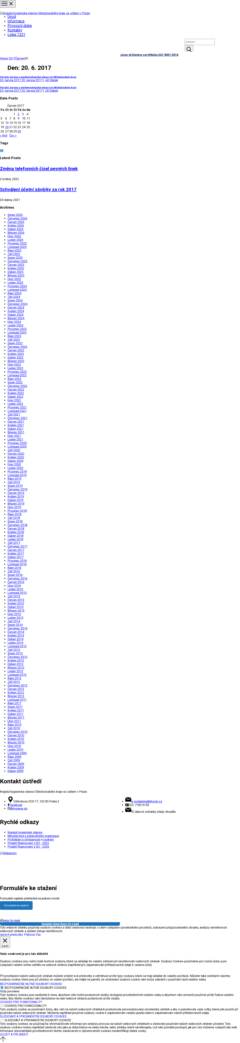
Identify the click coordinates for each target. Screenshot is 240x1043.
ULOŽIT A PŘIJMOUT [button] (14, 1034)
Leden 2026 (15, 240)
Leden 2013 (15, 671)
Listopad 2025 (17, 247)
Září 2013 (14, 650)
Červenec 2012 (17, 685)
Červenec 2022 (17, 386)
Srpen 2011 (15, 707)
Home (4, 58)
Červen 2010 (16, 735)
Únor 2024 (14, 322)
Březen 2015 (16, 610)
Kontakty (15, 30)
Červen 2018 (16, 528)
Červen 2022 (16, 389)
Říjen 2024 (14, 293)
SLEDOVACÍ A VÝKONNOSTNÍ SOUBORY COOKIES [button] (33, 1016)
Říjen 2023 (14, 336)
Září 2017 (14, 543)
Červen (20, 58)
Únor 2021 (14, 436)
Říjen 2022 (14, 379)
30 (19, 131)
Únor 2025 (14, 279)
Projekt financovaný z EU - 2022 (28, 843)
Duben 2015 (15, 607)
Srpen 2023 (15, 343)
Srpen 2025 (15, 257)
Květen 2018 (16, 532)
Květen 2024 (16, 311)
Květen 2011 (16, 710)
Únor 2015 (14, 614)
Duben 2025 (15, 272)
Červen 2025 (16, 265)
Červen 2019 (16, 493)
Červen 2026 (16, 222)
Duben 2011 (15, 714)
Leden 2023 (15, 368)
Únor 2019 (14, 507)
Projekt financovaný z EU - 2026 (28, 846)
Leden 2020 (15, 468)
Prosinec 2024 (17, 286)
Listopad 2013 (17, 646)
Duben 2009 (15, 771)
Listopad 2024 (17, 290)
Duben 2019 (15, 500)
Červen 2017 (16, 550)
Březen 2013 (16, 667)
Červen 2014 (16, 632)
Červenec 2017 (17, 546)
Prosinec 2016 (17, 560)
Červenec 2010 (17, 732)
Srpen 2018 (15, 521)
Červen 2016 (16, 582)
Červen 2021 (16, 421)
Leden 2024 (15, 325)
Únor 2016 (14, 585)
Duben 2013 (15, 664)
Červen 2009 (16, 764)
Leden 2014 (15, 642)
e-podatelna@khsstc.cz (146, 801)
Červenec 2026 (17, 218)
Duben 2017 (15, 557)
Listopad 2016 (17, 564)
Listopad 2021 (17, 411)
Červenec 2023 (17, 347)
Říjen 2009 (14, 757)
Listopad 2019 (17, 475)
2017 (12, 58)
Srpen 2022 (15, 382)
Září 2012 (14, 682)
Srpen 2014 (15, 625)
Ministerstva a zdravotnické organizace (33, 836)
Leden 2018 (15, 539)
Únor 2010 (14, 746)
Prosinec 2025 (17, 243)
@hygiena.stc (19, 808)
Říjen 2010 (14, 724)
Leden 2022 (15, 404)
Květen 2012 (16, 692)
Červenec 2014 (17, 628)
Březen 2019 (16, 503)
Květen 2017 (16, 553)
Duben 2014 (15, 639)
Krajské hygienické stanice (25, 832)
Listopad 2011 (17, 700)
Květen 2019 (16, 496)
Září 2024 (14, 297)
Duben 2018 (15, 536)
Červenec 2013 (17, 657)
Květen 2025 (16, 268)
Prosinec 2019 (17, 471)
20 (7, 127)
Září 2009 (14, 760)
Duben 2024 (15, 315)
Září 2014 (14, 621)
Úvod (12, 16)
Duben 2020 (15, 461)
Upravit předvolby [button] (11, 934)
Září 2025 (14, 254)
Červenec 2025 (17, 261)
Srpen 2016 (15, 575)
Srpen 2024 (15, 300)
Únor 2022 (14, 400)
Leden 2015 (15, 618)
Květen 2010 (16, 739)
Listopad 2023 (17, 332)
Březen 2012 (16, 696)
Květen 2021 (16, 425)
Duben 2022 (15, 397)
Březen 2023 (16, 361)
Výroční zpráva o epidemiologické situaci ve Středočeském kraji (38, 77)
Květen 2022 (16, 393)
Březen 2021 (16, 432)
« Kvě (3, 135)
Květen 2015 (16, 603)
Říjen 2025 (14, 250)
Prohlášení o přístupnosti (24, 839)
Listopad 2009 (17, 753)
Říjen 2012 (14, 678)
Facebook (15, 805)
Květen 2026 (16, 225)
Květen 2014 (16, 635)
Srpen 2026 (15, 215)
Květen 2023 (16, 354)
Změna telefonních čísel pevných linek (39, 168)
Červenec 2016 (17, 578)
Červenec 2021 (17, 418)
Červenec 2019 (17, 489)
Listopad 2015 (17, 593)
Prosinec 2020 (17, 443)
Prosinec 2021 (17, 407)
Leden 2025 (15, 282)
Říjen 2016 (14, 568)
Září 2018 (14, 518)
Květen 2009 (16, 767)
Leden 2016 (15, 589)
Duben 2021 (15, 429)
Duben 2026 (15, 229)
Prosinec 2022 (17, 372)
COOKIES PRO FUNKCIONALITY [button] (21, 1002)
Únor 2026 (14, 236)
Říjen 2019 (14, 479)
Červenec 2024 (17, 304)
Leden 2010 (15, 749)
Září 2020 (14, 450)
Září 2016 (14, 571)
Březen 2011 (16, 717)
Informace (16, 21)
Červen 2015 (16, 600)
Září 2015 (14, 596)
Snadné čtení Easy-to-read (60, 924)
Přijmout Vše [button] (32, 934)
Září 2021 (14, 414)
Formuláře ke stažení (16, 905)
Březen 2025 (16, 275)
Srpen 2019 (15, 486)
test (1, 151)
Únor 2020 (14, 464)
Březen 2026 (16, 233)
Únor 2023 (14, 364)
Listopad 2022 (17, 375)
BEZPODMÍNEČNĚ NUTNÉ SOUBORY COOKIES (35, 988)
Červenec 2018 (17, 525)
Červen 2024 (16, 307)
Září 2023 (14, 339)
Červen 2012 (16, 689)
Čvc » (12, 135)
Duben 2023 (15, 357)
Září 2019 (14, 482)
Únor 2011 (14, 721)
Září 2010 (14, 728)
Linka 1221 (16, 34)
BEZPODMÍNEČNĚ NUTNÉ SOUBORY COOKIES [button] (31, 984)
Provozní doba (20, 25)
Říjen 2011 (14, 703)
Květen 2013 (16, 660)
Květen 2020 (16, 457)
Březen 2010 (16, 742)
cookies (48, 839)
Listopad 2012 (17, 675)
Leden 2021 (15, 439)
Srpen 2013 (15, 653)
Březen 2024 (16, 318)
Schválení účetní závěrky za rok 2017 (38, 189)
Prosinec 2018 (17, 511)
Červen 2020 (16, 454)
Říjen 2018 (14, 514)
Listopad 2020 (17, 446)
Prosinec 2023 (17, 329)
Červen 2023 (16, 350)
